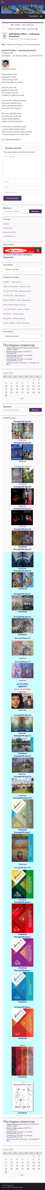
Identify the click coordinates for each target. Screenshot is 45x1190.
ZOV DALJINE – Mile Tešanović (14, 295)
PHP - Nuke (19, 39)
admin (13, 39)
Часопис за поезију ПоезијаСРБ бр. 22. (19, 356)
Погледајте (7, 255)
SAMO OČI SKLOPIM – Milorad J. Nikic (16, 286)
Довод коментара (9, 232)
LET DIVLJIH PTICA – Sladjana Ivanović (17, 291)
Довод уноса (7, 228)
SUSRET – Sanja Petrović (12, 282)
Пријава (6, 224)
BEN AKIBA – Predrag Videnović (14, 318)
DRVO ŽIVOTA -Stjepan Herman (14, 305)
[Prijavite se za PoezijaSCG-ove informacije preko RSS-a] (3, 1)
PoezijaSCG (34, 16)
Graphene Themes (17, 1187)
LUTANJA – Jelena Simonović (23, 25)
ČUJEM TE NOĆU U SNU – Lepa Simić (21, 29)
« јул (21, 398)
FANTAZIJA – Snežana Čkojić (13, 314)
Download (22, 440)
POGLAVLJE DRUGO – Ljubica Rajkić (23, 349)
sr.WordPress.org (9, 236)
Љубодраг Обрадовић (31, 39)
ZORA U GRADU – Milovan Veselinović (16, 323)
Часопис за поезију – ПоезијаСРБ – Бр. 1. (23, 363)
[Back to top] (40, 1185)
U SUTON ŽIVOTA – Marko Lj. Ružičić (16, 309)
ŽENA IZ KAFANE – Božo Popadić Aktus (17, 300)
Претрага (7, 208)
